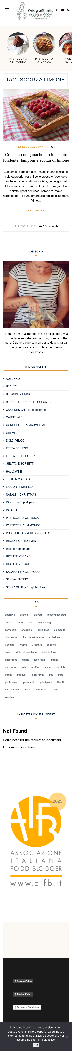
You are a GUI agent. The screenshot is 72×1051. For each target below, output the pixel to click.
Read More (36, 210)
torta (28, 689)
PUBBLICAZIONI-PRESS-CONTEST (29, 533)
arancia (24, 614)
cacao (8, 622)
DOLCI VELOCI (15, 440)
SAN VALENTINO (17, 579)
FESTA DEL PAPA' (17, 448)
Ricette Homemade (18, 549)
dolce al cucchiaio (26, 652)
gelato (25, 659)
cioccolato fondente (33, 637)
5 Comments (50, 226)
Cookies (9, 644)
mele (23, 667)
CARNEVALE (14, 417)
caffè (20, 622)
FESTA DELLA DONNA (31, 146)
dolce (8, 652)
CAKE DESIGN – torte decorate (26, 410)
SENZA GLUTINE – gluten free (25, 587)
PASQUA (11, 510)
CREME (11, 433)
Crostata (37, 644)
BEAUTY (11, 386)
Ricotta (61, 682)
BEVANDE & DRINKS (19, 394)
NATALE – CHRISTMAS (21, 494)
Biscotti (38, 614)
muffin (35, 667)
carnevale (10, 630)
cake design (45, 622)
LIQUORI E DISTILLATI (21, 487)
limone (54, 659)
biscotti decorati (56, 614)
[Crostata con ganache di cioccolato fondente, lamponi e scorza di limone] (36, 115)
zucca (54, 689)
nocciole (60, 667)
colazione (54, 637)
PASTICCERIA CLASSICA (22, 518)
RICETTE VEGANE (18, 556)
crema (23, 644)
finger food (11, 659)
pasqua (21, 674)
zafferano (41, 689)
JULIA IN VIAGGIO (18, 479)
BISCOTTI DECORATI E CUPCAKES (29, 402)
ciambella (59, 630)
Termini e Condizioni (28, 1007)
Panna (8, 674)
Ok (36, 1044)
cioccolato (11, 637)
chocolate (27, 630)
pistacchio (29, 682)
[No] (67, 1037)
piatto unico (11, 682)
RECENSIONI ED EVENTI (22, 541)
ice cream (40, 659)
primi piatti (46, 682)
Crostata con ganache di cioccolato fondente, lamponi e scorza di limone (36, 157)
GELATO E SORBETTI (20, 463)
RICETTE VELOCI (17, 564)
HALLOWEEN (14, 471)
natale (47, 667)
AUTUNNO (13, 379)
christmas (43, 630)
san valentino (12, 689)
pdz (51, 674)
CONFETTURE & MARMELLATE (26, 425)
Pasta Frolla (37, 674)
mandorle (10, 667)
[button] (7, 9)
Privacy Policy (24, 981)
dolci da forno (49, 652)
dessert (51, 644)
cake (30, 622)
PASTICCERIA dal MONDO (23, 525)
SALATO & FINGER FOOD (23, 572)
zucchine (10, 697)
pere (60, 674)
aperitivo (10, 614)
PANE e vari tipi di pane (21, 502)
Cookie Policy (24, 994)
